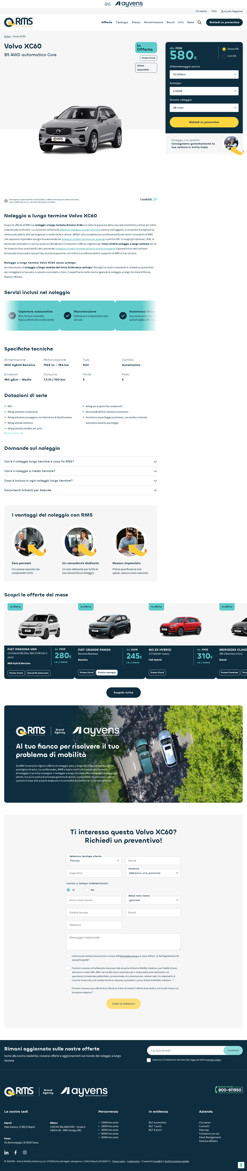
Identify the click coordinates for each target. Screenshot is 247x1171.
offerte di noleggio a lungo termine (80, 230)
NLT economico (158, 1122)
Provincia (134, 868)
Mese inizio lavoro (139, 895)
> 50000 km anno (108, 1137)
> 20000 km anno (108, 1126)
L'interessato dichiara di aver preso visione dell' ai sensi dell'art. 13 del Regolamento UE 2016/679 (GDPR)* (125, 958)
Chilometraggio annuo (185, 66)
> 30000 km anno (108, 1130)
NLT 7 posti (155, 1126)
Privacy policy (118, 1161)
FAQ (214, 11)
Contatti (204, 1126)
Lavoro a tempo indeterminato (87, 883)
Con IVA (232, 56)
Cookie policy (133, 1161)
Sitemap (204, 1130)
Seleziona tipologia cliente (85, 856)
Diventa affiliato (208, 1141)
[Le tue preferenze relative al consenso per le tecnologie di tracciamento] (241, 1165)
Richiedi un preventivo (224, 22)
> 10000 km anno (108, 1122)
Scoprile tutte (123, 692)
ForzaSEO (157, 1161)
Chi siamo (201, 11)
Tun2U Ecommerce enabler (176, 1161)
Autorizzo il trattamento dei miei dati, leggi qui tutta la (187, 1060)
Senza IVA (233, 49)
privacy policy (214, 1060)
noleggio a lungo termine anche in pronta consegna (85, 248)
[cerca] (199, 22)
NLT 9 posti (155, 1130)
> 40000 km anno (108, 1134)
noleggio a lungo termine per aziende (83, 239)
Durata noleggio (181, 100)
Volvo (7, 36)
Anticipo (175, 83)
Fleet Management (210, 1137)
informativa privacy (129, 956)
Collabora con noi (209, 1134)
